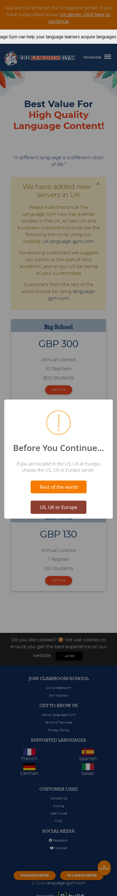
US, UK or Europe (58, 507)
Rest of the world (59, 487)
